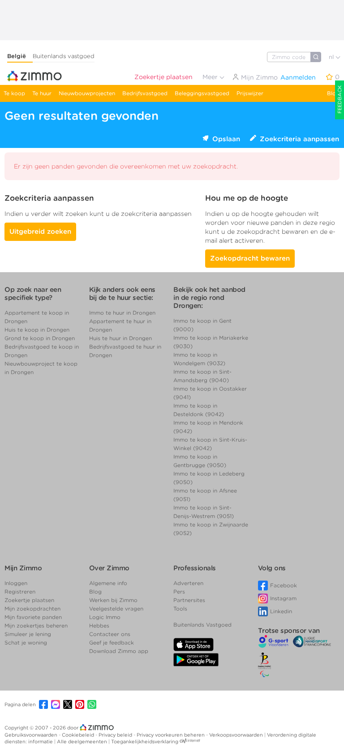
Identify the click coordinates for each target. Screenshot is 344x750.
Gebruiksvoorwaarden (31, 735)
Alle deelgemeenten (82, 741)
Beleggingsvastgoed (202, 93)
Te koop (14, 93)
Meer (210, 76)
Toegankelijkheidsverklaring (144, 741)
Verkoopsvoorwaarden (236, 735)
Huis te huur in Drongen (120, 338)
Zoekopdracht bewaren (250, 258)
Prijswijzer (249, 93)
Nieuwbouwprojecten (87, 93)
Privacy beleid (116, 735)
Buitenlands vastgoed (64, 56)
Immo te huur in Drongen (122, 312)
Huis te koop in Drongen (36, 329)
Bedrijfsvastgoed (145, 93)
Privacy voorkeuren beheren (171, 735)
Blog (333, 93)
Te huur (42, 93)
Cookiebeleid (78, 735)
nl (332, 57)
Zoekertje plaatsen (163, 76)
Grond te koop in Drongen (39, 338)
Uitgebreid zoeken (40, 232)
